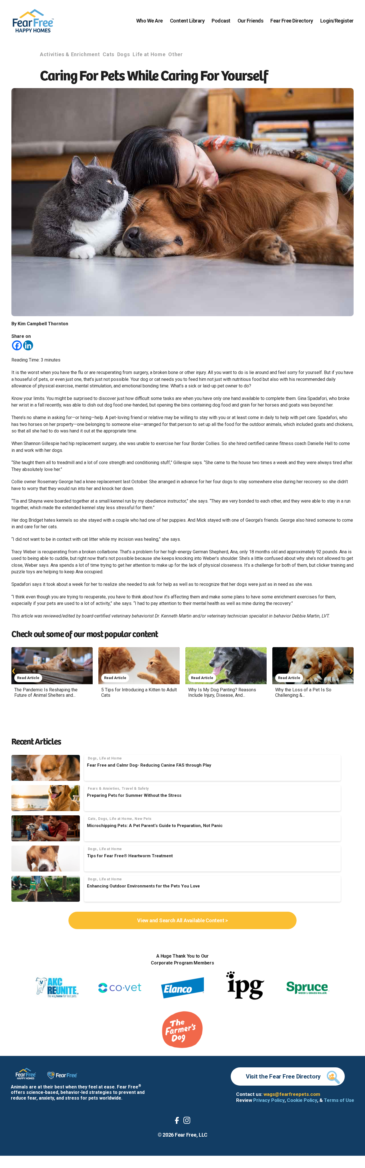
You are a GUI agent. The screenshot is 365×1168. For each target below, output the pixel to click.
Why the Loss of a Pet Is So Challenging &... (303, 692)
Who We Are (149, 21)
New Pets (143, 819)
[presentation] (13, 670)
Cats (108, 54)
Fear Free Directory (291, 21)
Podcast (221, 21)
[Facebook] (17, 345)
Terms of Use (339, 1100)
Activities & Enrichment (70, 54)
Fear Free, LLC (191, 1135)
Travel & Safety (135, 789)
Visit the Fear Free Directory (283, 1076)
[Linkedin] (28, 345)
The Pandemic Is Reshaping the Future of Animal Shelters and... (46, 692)
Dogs (123, 54)
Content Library (187, 21)
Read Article (28, 678)
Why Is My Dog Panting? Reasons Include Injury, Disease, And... (222, 692)
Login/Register (337, 21)
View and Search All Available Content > (182, 920)
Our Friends (250, 21)
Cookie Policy (302, 1100)
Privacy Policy (269, 1100)
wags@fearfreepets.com (291, 1094)
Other (175, 54)
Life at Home (149, 54)
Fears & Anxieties (103, 789)
